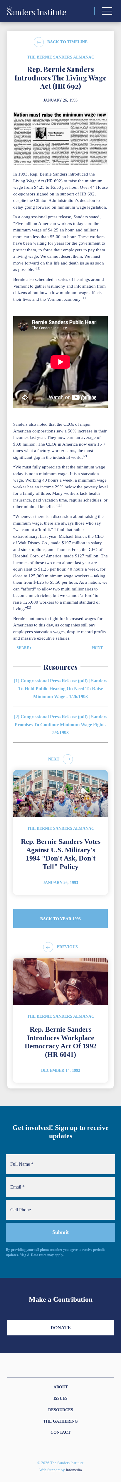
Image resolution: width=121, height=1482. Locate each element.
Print (97, 648)
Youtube (71, 1447)
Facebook (64, 1447)
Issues (60, 1398)
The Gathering (60, 1421)
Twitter (57, 1447)
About (60, 1387)
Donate (61, 1327)
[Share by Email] (49, 648)
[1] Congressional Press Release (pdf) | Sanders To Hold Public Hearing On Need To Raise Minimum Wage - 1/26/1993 (60, 688)
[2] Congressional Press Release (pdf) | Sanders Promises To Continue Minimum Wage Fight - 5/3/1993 (60, 724)
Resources (60, 1410)
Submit (60, 1232)
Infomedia (74, 1470)
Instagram (50, 1447)
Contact (60, 1432)
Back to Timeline (67, 42)
